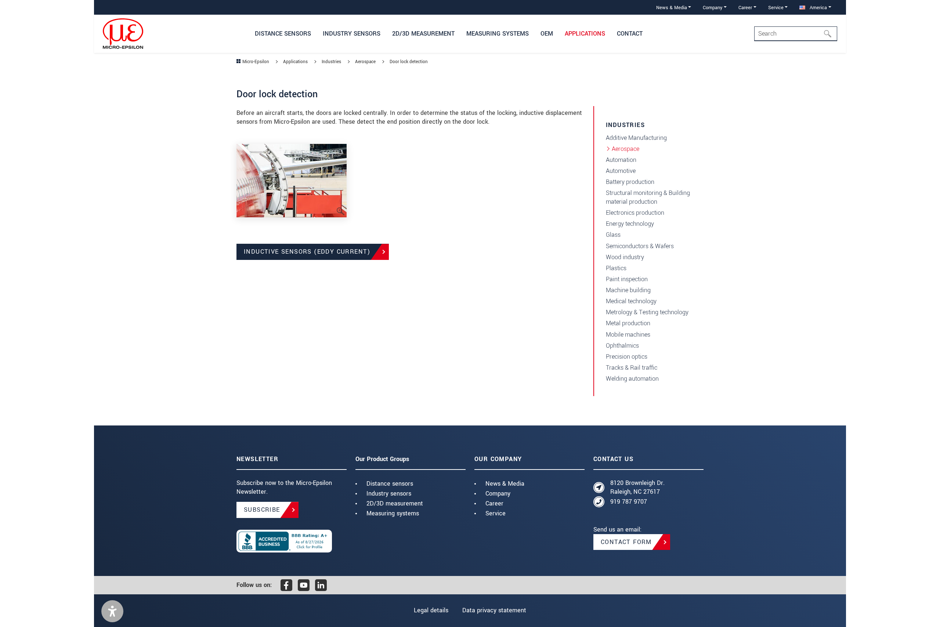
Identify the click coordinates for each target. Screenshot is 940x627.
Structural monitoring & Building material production (648, 197)
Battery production (630, 182)
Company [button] (712, 7)
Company (497, 493)
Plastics (616, 268)
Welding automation (632, 378)
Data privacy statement (494, 610)
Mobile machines (628, 334)
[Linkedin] (321, 585)
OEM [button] (546, 33)
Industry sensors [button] (351, 33)
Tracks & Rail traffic (631, 367)
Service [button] (776, 7)
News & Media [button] (671, 7)
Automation (621, 160)
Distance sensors (389, 484)
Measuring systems (392, 513)
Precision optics (626, 356)
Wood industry (625, 257)
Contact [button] (630, 33)
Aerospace (625, 149)
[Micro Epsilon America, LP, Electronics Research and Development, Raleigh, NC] (291, 541)
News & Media (504, 484)
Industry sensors (388, 493)
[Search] (829, 33)
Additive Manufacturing (636, 138)
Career (494, 503)
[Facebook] (286, 585)
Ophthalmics (622, 345)
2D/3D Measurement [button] (423, 33)
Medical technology (631, 301)
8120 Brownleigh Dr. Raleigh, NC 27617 (637, 487)
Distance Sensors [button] (283, 33)
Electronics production (635, 213)
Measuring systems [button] (497, 33)
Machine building (628, 290)
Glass (613, 235)
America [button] (817, 7)
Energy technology (630, 224)
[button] (112, 611)
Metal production (628, 323)
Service (495, 513)
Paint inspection (627, 279)
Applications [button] (585, 33)
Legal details (431, 610)
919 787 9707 (628, 501)
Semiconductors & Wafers (640, 246)
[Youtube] (304, 585)
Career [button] (745, 7)
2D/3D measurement (394, 503)
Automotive (621, 171)
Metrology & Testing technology (647, 312)
